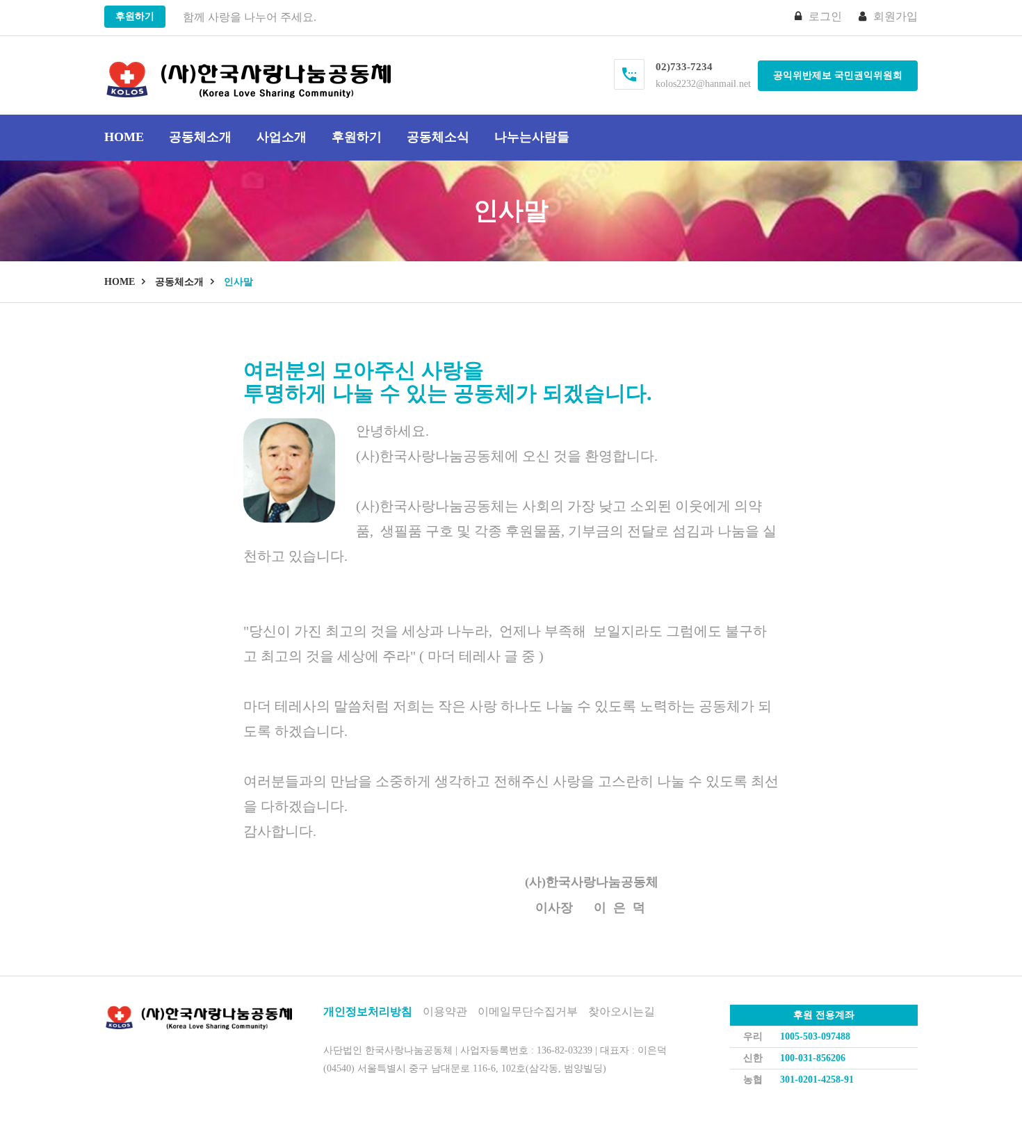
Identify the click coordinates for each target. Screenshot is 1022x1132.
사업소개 (282, 137)
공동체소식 (438, 137)
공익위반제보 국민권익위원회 (837, 75)
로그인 (825, 16)
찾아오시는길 (621, 1011)
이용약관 (445, 1011)
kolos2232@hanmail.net (703, 84)
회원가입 (895, 16)
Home (124, 137)
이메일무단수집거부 (528, 1011)
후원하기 (134, 16)
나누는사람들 (531, 137)
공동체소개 (200, 137)
